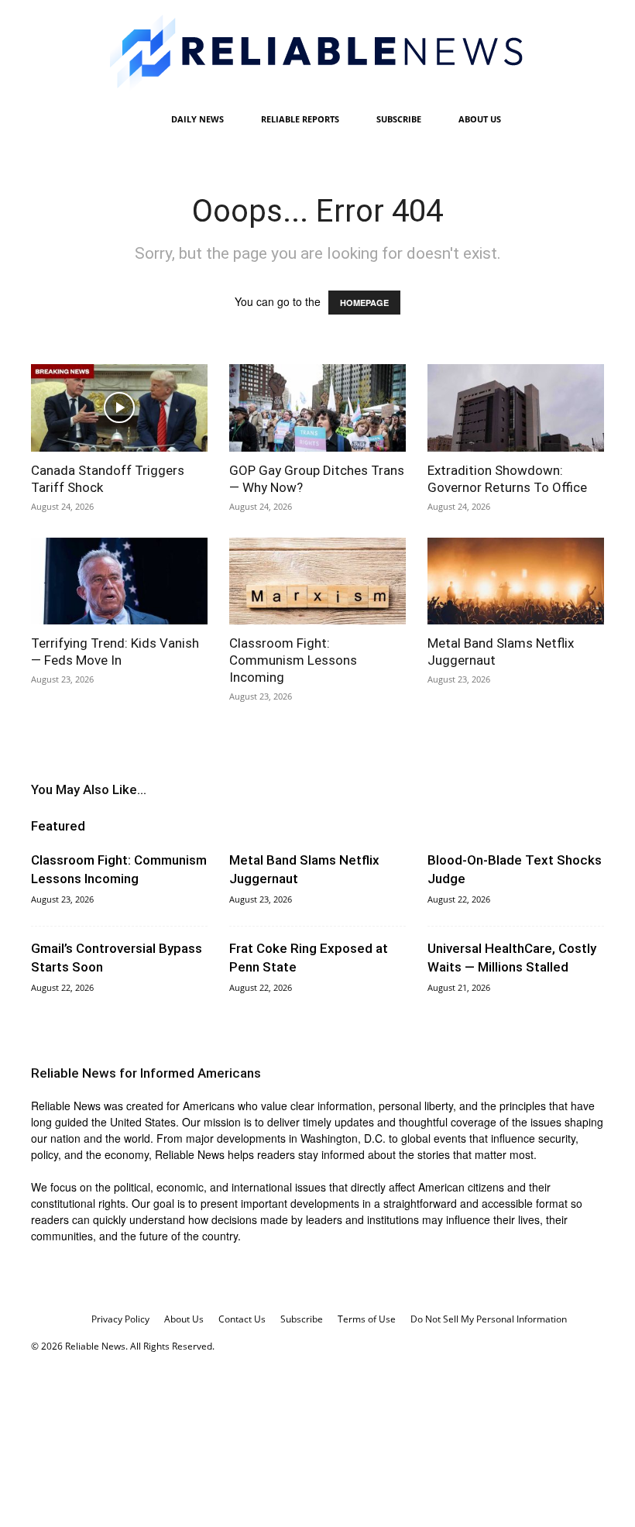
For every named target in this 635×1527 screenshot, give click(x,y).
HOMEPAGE (364, 302)
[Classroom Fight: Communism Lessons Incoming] (317, 581)
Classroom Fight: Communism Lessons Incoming (293, 660)
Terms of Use (367, 1319)
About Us (479, 119)
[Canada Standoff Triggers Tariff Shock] (119, 408)
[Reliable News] (317, 52)
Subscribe (398, 119)
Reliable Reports (300, 119)
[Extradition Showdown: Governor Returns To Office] (515, 408)
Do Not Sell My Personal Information (488, 1319)
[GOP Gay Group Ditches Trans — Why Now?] (317, 408)
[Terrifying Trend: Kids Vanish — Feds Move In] (119, 581)
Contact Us (242, 1319)
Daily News (197, 119)
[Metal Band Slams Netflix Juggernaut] (515, 581)
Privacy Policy (120, 1319)
